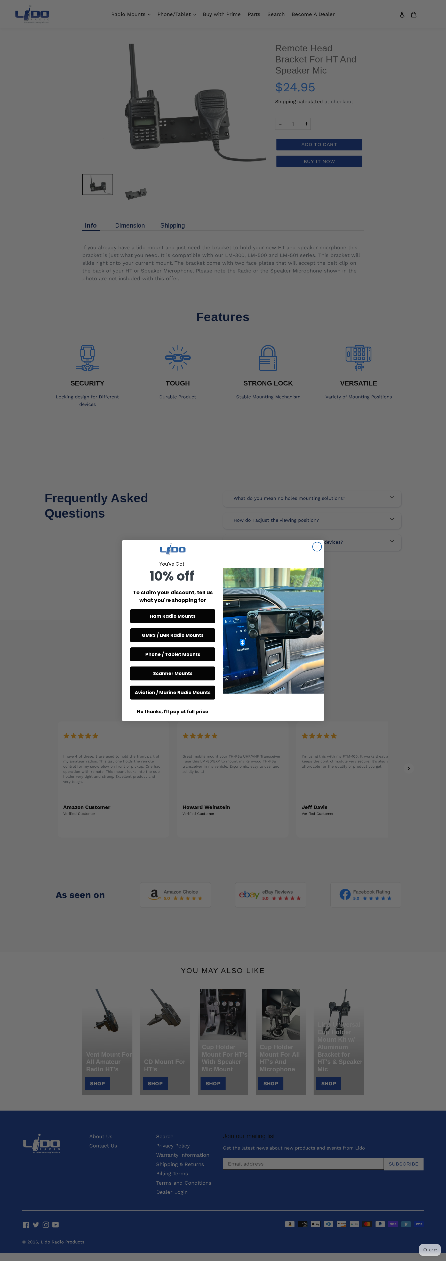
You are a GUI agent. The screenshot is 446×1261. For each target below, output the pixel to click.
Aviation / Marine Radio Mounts (173, 692)
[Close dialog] (317, 546)
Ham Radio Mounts (173, 616)
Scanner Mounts (173, 673)
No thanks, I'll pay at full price (172, 711)
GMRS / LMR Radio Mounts (173, 635)
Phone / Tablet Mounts (172, 654)
